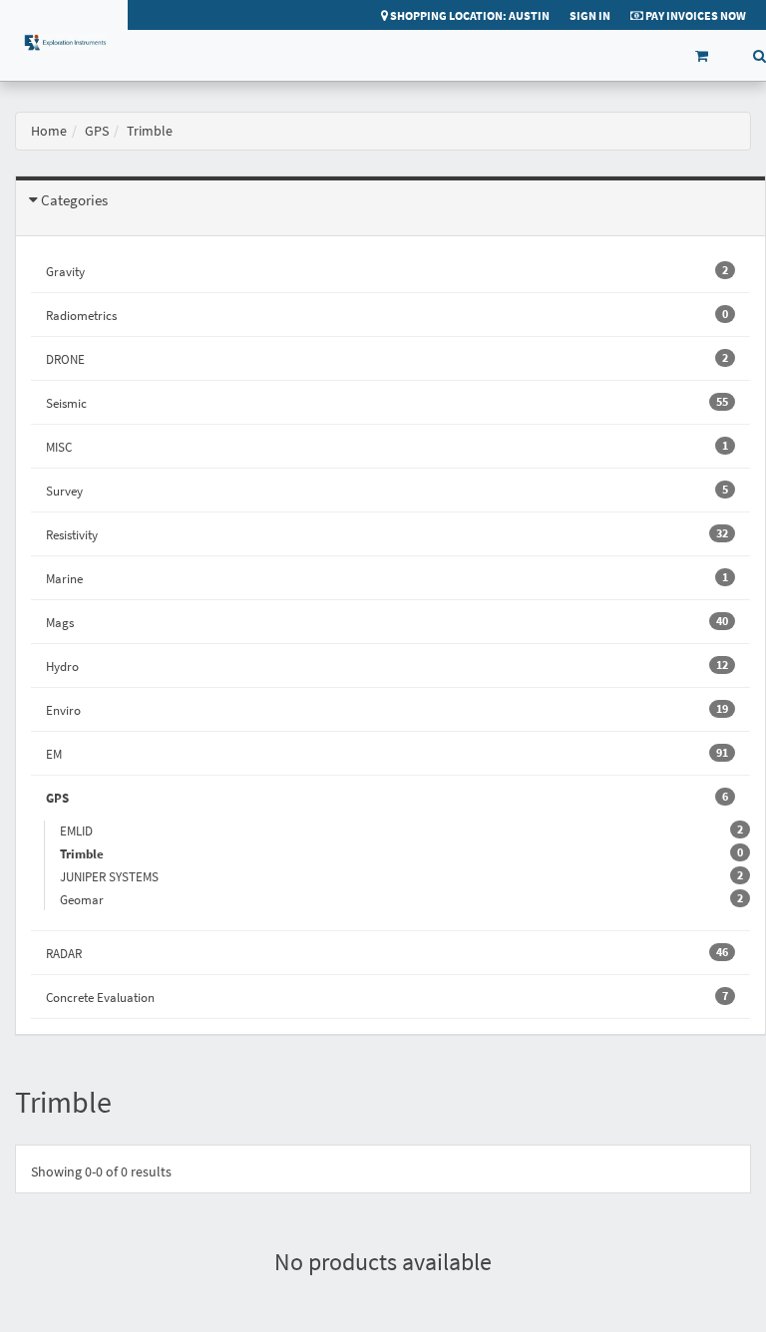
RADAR (387, 953)
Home (49, 131)
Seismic (387, 403)
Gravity (387, 271)
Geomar (89, 899)
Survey (387, 491)
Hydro (387, 666)
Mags (387, 622)
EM (387, 754)
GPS (97, 131)
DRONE (387, 359)
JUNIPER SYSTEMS (117, 876)
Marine (387, 578)
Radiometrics (387, 315)
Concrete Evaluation (387, 997)
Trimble (89, 853)
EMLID (84, 830)
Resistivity (387, 534)
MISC (387, 447)
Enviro (387, 710)
